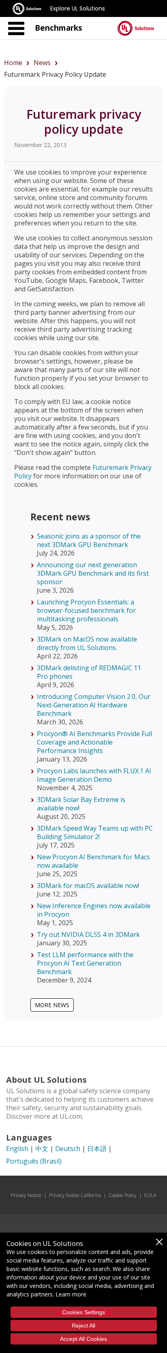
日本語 (97, 1148)
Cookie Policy (123, 1195)
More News (52, 1005)
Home (13, 62)
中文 (41, 1148)
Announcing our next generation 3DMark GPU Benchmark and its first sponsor (93, 573)
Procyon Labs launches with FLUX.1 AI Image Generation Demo (94, 775)
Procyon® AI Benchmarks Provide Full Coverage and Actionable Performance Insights (94, 742)
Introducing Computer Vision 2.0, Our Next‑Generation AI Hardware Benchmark (93, 705)
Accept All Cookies (83, 1339)
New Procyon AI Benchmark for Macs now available (93, 861)
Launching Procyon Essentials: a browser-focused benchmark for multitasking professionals (86, 610)
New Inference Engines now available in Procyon (93, 910)
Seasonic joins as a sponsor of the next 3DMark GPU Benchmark (89, 540)
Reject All (83, 1325)
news (42, 62)
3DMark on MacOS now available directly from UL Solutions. (87, 643)
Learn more (71, 1294)
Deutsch (67, 1148)
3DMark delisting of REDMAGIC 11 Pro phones (89, 672)
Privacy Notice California (75, 1195)
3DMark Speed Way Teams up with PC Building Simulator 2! (95, 832)
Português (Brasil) (34, 1161)
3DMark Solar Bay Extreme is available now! (81, 803)
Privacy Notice (26, 1195)
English (17, 1148)
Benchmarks (58, 27)
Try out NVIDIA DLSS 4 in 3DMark (88, 934)
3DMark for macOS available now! (88, 885)
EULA (150, 1195)
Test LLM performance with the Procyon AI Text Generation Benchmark (85, 963)
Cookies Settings (83, 1312)
